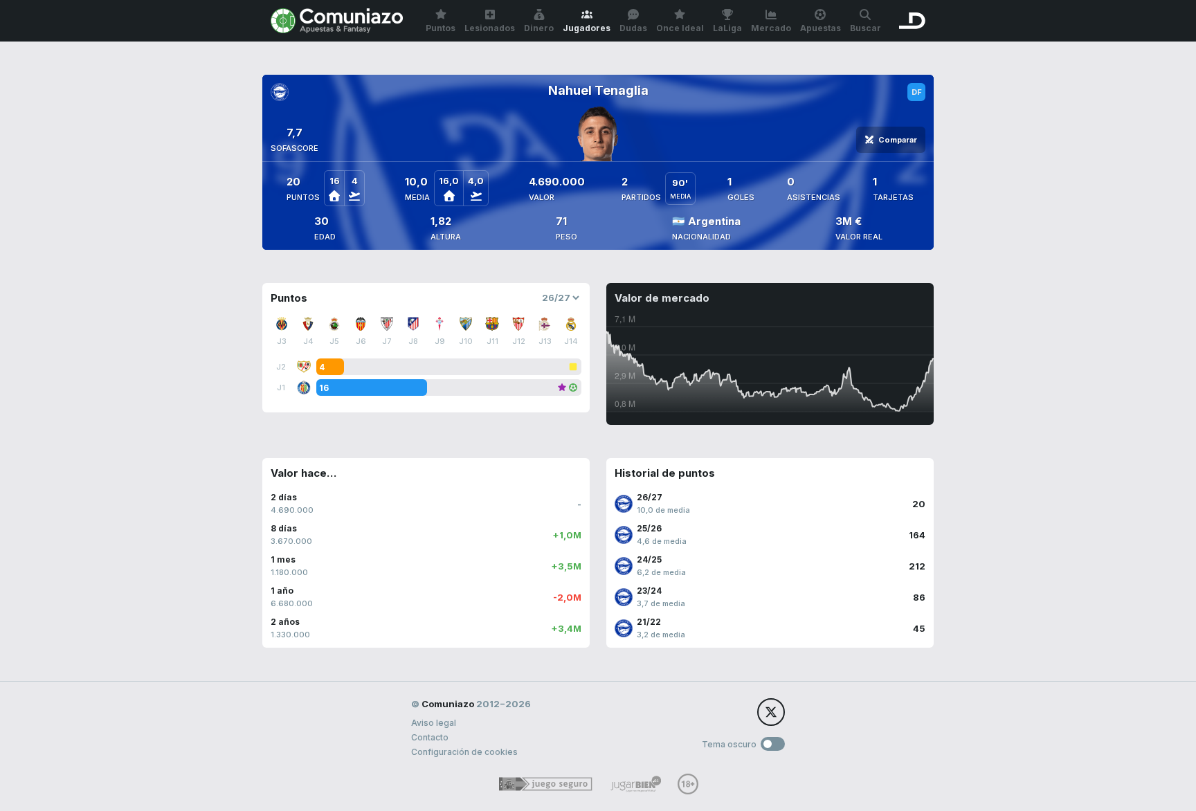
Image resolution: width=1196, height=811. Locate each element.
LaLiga (727, 28)
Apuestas (820, 28)
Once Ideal (680, 28)
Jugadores (586, 28)
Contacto (429, 737)
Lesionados (489, 28)
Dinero (539, 28)
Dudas (633, 28)
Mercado (771, 28)
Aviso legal (433, 723)
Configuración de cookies (464, 752)
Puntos (440, 28)
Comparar (897, 140)
